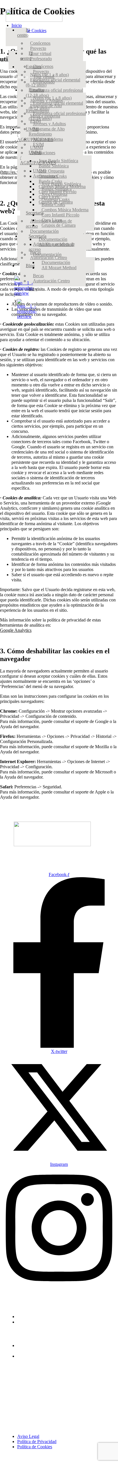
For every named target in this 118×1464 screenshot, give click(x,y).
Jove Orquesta (51, 171)
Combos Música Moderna (65, 209)
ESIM (38, 144)
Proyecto (38, 48)
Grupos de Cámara (59, 225)
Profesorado (41, 58)
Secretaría (37, 236)
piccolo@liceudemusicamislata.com (49, 1322)
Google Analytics (16, 630)
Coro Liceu (52, 220)
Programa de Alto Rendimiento (47, 131)
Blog (30, 265)
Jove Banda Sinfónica (61, 183)
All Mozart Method (59, 267)
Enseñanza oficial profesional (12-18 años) (54, 93)
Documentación (53, 239)
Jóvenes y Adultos (49, 123)
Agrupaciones (42, 152)
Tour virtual (40, 53)
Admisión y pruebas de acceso (52, 247)
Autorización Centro (51, 280)
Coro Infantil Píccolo (60, 214)
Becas (38, 275)
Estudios (36, 89)
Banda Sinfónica (57, 189)
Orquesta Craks (56, 199)
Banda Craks (53, 204)
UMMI (39, 170)
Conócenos (40, 43)
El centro (23, 33)
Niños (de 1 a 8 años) (52, 97)
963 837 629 (28, 1316)
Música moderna (48, 139)
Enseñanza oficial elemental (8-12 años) (56, 106)
